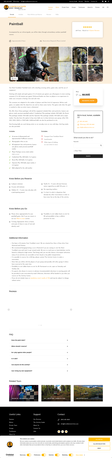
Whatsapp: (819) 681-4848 (87, 124)
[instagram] (108, 1)
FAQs (57, 14)
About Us (90, 7)
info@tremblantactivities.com (29, 1)
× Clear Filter (78, 151)
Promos (97, 7)
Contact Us (94, 1)
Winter (57, 7)
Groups (74, 7)
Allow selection (99, 444)
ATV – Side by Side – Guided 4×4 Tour (54, 398)
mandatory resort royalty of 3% (40, 278)
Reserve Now (88, 101)
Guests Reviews (94, 30)
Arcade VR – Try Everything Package (23, 398)
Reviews (81, 1)
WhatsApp (16, 1)
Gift (103, 7)
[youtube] (105, 1)
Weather (87, 1)
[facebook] (102, 1)
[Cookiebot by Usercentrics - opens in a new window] (10, 455)
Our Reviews (37, 419)
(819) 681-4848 (8, 1)
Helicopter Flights (82, 398)
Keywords (76, 141)
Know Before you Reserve (35, 14)
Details (12, 14)
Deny (99, 448)
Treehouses (81, 7)
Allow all (99, 439)
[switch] (44, 455)
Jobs (34, 431)
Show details (79, 455)
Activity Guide (73, 1)
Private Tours (65, 7)
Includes (21, 14)
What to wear (20, 218)
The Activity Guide (39, 422)
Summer (50, 7)
